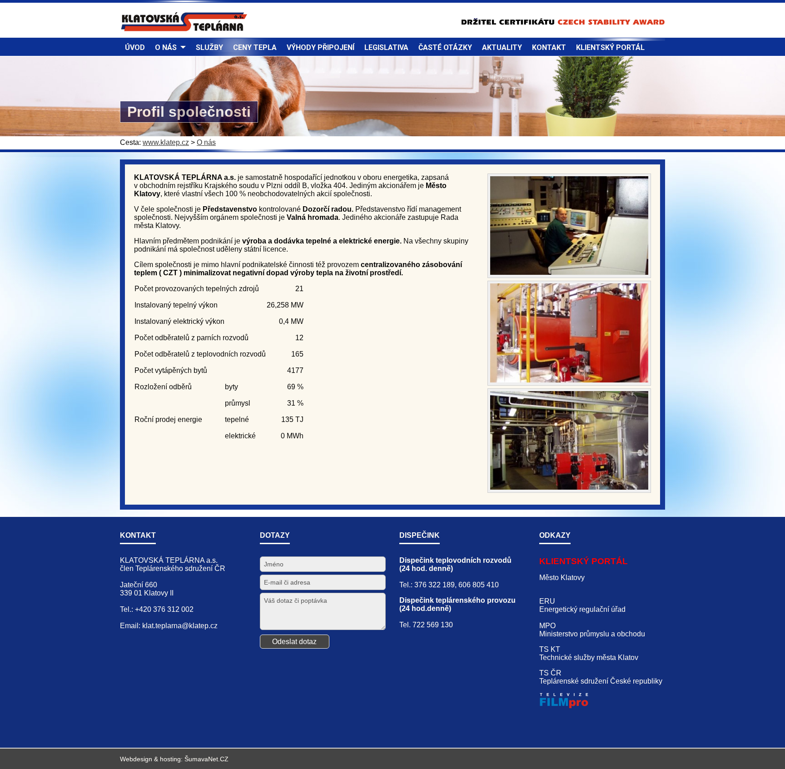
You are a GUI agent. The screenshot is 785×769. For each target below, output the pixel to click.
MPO (547, 626)
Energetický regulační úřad (582, 609)
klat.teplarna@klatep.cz (180, 626)
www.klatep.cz (166, 142)
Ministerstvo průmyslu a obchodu (592, 634)
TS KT (549, 649)
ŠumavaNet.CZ (206, 759)
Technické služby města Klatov (588, 657)
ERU (547, 601)
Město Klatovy (562, 577)
